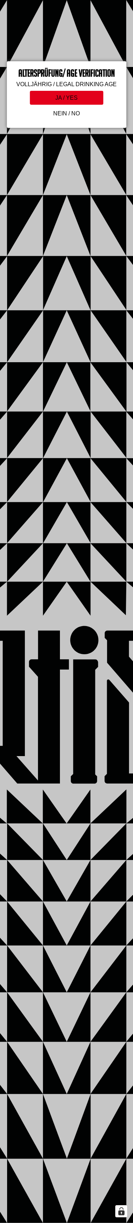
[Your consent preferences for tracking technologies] (121, 1211)
